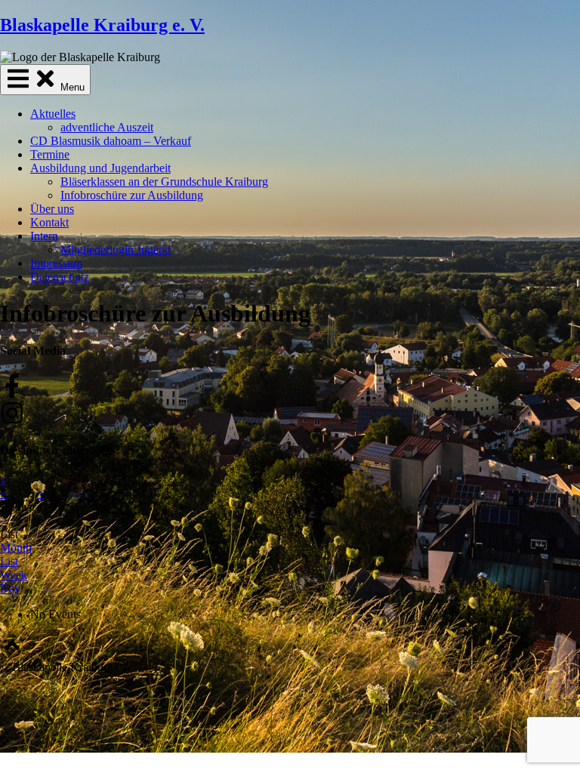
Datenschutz (59, 276)
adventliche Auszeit (106, 127)
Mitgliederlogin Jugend (115, 249)
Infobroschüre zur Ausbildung (131, 195)
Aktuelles (53, 113)
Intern (44, 235)
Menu (71, 87)
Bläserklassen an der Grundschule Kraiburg (164, 181)
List (9, 561)
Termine (49, 154)
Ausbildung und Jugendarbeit (100, 168)
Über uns (52, 208)
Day (10, 588)
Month (16, 547)
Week (13, 574)
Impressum (56, 263)
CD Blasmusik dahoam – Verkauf (110, 140)
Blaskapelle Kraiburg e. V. (102, 25)
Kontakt (49, 222)
